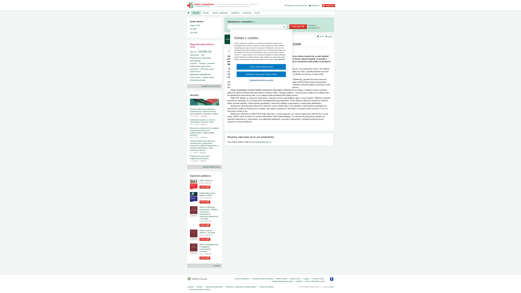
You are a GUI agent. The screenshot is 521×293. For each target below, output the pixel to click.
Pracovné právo (318, 279)
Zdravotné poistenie (197, 80)
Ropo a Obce (296, 279)
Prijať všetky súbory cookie (261, 67)
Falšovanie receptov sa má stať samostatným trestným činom (202, 121)
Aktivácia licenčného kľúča (296, 6)
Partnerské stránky (266, 287)
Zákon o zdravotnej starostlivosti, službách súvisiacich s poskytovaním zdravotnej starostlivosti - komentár (208, 213)
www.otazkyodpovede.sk (261, 142)
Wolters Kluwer (281, 279)
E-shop (216, 266)
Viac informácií (279, 59)
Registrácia (329, 6)
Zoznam (193, 63)
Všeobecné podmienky (214, 287)
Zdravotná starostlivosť (200, 74)
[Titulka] (188, 13)
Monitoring (247, 13)
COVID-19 (204, 51)
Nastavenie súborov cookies (199, 289)
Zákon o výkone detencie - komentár (207, 232)
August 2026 (195, 25)
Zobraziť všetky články (211, 167)
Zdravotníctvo (195, 72)
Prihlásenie (315, 6)
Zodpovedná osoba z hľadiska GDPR (207, 194)
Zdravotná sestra (207, 69)
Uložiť (330, 37)
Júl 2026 (193, 29)
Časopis (206, 13)
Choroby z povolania (207, 63)
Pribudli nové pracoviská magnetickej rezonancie (199, 157)
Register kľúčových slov (210, 86)
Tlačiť (322, 37)
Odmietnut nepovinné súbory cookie (261, 74)
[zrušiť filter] (284, 27)
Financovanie (195, 77)
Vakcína (193, 52)
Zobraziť (203, 187)
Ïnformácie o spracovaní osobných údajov (241, 287)
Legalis (306, 279)
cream (331, 287)
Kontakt (199, 287)
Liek (202, 55)
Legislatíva (235, 13)
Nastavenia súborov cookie (261, 80)
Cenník (257, 13)
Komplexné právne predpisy (262, 279)
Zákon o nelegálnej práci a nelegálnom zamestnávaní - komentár (209, 247)
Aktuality (196, 13)
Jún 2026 (193, 33)
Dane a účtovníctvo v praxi (315, 281)
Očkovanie (194, 55)
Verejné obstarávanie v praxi (282, 281)
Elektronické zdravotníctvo (200, 66)
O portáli (190, 287)
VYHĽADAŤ (297, 27)
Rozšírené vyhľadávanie (313, 27)
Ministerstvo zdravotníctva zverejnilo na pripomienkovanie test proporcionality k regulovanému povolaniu (204, 131)
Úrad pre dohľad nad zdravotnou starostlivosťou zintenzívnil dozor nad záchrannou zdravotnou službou (204, 111)
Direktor (299, 281)
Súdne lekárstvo (205, 180)
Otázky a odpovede (220, 13)
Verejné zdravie (208, 77)
